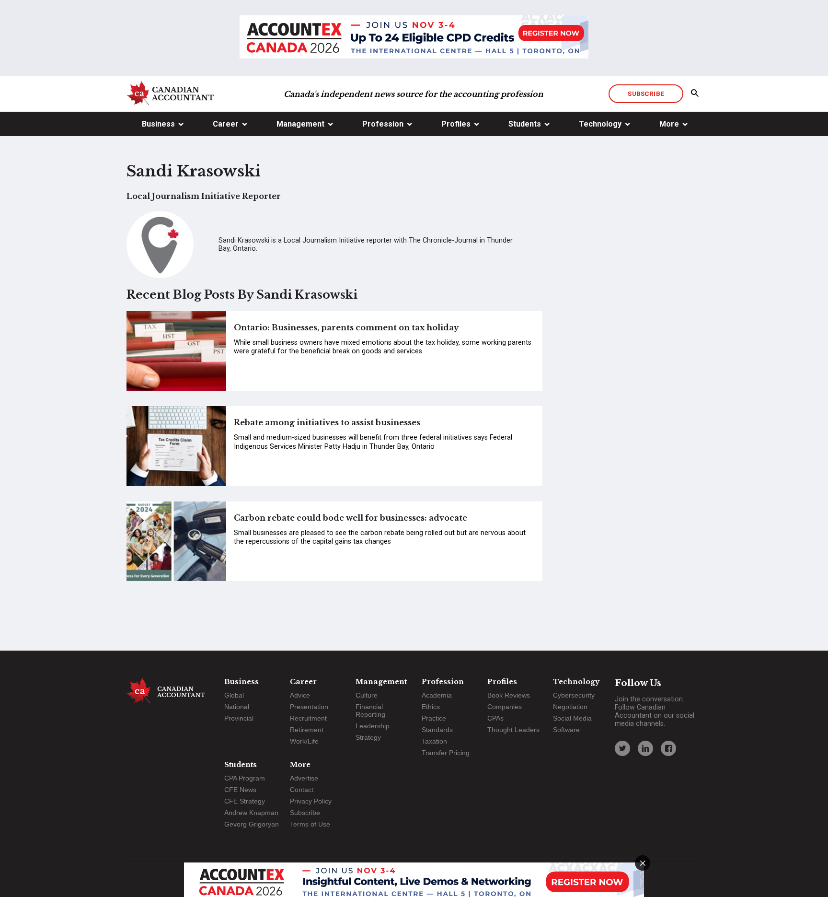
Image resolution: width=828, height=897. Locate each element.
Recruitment (308, 718)
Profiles (456, 123)
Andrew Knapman (251, 812)
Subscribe (646, 93)
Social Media (572, 718)
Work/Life (304, 741)
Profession (382, 123)
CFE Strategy (244, 801)
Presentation (309, 707)
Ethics (431, 707)
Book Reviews (508, 695)
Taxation (434, 741)
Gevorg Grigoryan (251, 824)
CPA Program (244, 778)
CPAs (495, 718)
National (236, 707)
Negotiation (570, 707)
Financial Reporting (370, 710)
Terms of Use (310, 824)
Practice (434, 718)
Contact (301, 789)
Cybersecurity (574, 695)
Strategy (368, 737)
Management (300, 123)
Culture (367, 695)
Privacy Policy (311, 801)
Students (524, 123)
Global (234, 695)
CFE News (240, 789)
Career (226, 123)
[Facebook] (668, 748)
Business (158, 123)
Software (566, 730)
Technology (600, 123)
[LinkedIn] (645, 748)
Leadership (373, 726)
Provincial (238, 718)
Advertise (304, 778)
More (669, 123)
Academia (437, 695)
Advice (300, 695)
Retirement (306, 730)
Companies (504, 707)
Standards (437, 730)
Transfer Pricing (446, 753)
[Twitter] (622, 748)
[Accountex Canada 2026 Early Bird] (414, 38)
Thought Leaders (513, 730)
